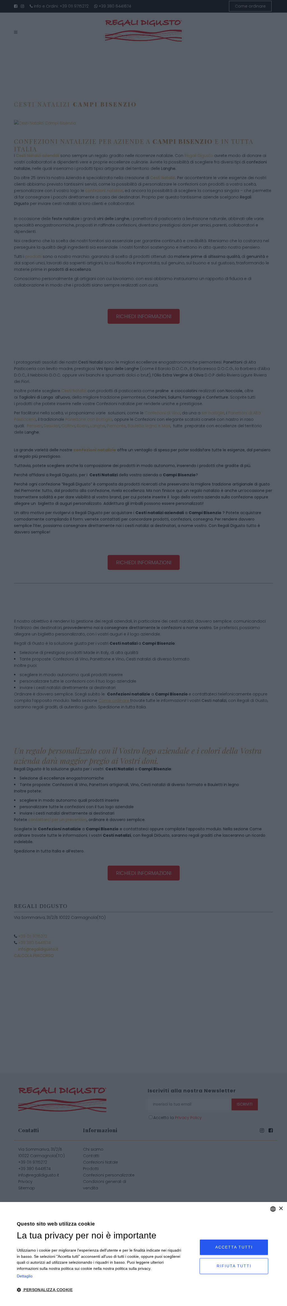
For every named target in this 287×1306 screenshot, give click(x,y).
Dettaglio (25, 1276)
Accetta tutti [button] (234, 1247)
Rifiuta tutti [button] (234, 1266)
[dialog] (143, 1254)
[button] (99, 1290)
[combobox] (273, 1209)
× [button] (281, 1208)
